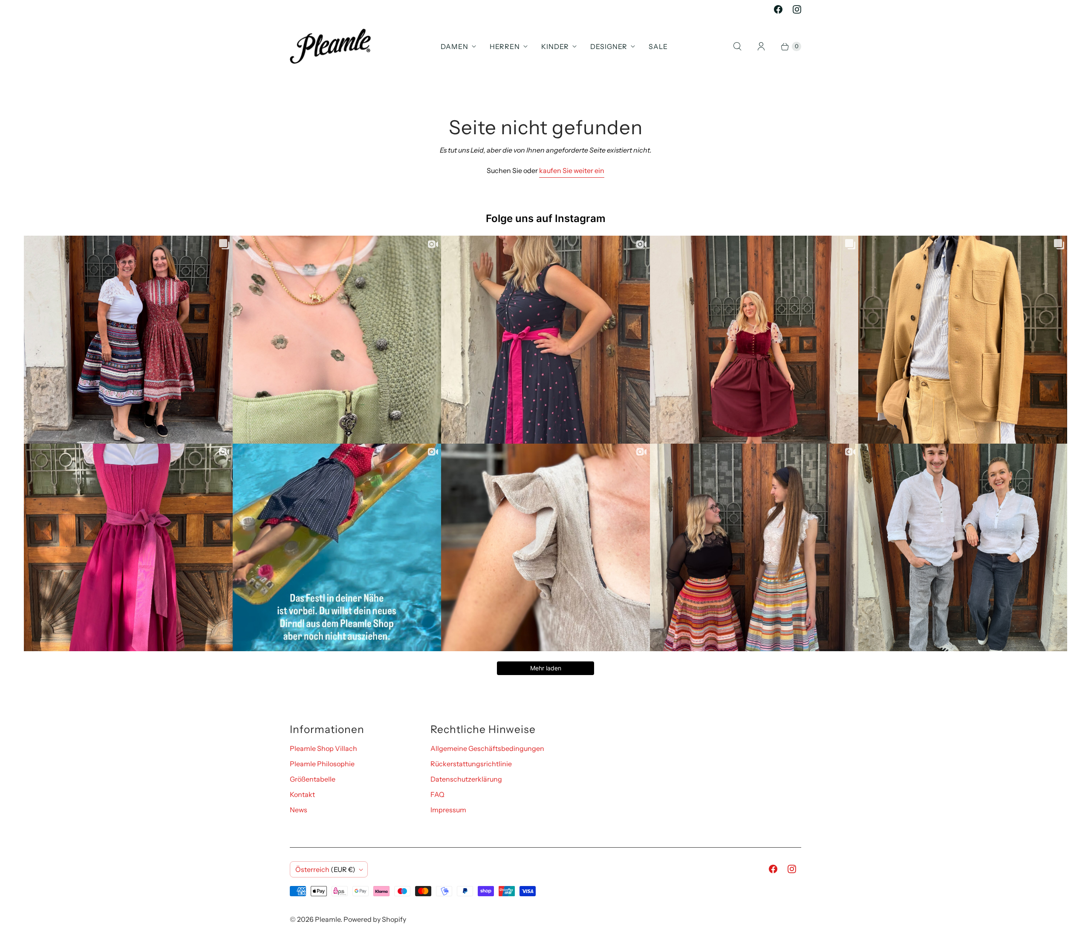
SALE (658, 46)
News (298, 809)
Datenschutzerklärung (466, 779)
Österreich (325, 869)
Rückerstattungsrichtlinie (471, 763)
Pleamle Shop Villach (323, 748)
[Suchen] (737, 46)
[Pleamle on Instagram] (797, 9)
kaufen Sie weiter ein (571, 170)
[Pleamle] (330, 46)
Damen (454, 46)
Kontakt (302, 794)
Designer (608, 46)
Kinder (555, 46)
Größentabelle (312, 779)
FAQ (437, 794)
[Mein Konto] (761, 46)
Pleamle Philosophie (322, 763)
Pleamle (328, 919)
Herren (505, 46)
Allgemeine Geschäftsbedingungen (487, 748)
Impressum (448, 809)
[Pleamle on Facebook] (778, 9)
